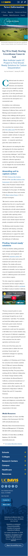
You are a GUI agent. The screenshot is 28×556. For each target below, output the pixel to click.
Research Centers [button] (10, 461)
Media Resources (14, 15)
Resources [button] (6, 474)
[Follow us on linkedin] (9, 486)
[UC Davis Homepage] (6, 2)
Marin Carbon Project (12, 195)
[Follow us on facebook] (2, 486)
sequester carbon (14, 256)
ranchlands (22, 286)
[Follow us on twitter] (13, 486)
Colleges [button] (6, 456)
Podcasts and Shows (21, 12)
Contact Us (6, 500)
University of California (13, 530)
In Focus (3, 12)
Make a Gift (6, 505)
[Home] (9, 481)
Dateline (5, 15)
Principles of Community (13, 528)
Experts (23, 15)
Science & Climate (12, 21)
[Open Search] (22, 2)
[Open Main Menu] (18, 2)
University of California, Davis (12, 517)
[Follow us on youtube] (16, 486)
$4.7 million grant (10, 130)
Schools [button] (5, 452)
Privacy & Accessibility (13, 526)
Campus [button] (5, 465)
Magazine (10, 12)
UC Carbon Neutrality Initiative (13, 444)
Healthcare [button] (7, 469)
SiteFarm (13, 540)
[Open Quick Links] (25, 2)
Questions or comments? (14, 524)
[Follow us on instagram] (6, 486)
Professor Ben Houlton (14, 177)
